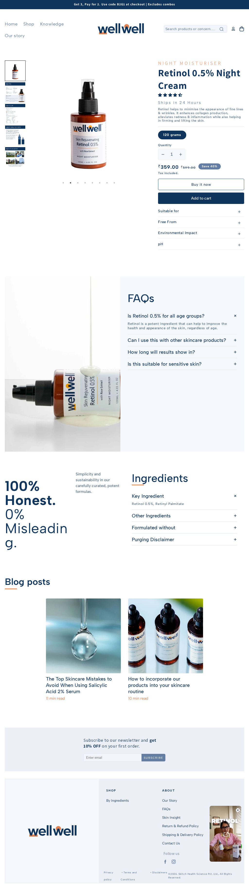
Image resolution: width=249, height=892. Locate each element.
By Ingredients (117, 801)
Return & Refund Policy (180, 826)
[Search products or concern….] (221, 29)
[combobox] (195, 29)
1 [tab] (63, 182)
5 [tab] (92, 182)
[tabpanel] (89, 119)
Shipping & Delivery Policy (182, 835)
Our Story (169, 801)
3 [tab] (77, 182)
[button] (241, 28)
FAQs (166, 809)
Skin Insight (171, 818)
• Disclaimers (158, 872)
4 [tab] (85, 182)
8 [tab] (114, 182)
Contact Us (171, 843)
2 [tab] (70, 182)
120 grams (172, 135)
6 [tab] (99, 182)
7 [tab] (107, 182)
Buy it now (201, 184)
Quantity (164, 145)
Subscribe (153, 757)
